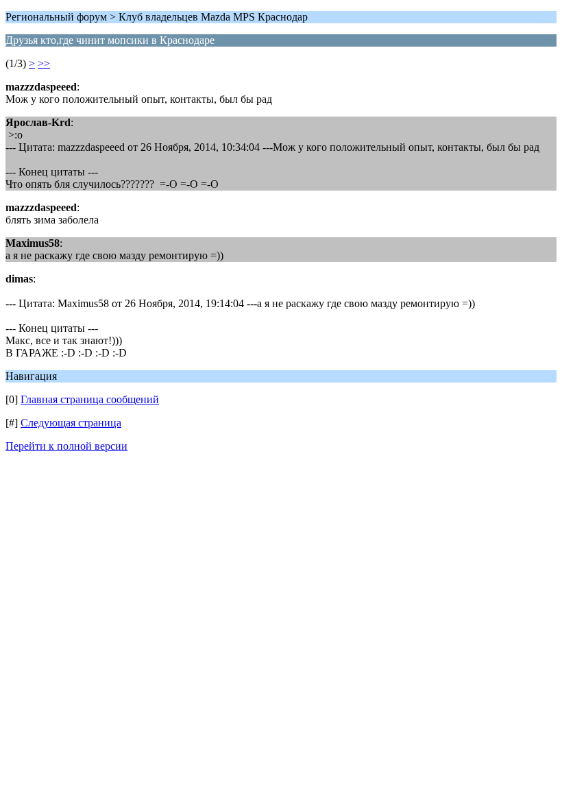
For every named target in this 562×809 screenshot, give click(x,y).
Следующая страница (71, 422)
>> (44, 63)
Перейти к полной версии (66, 446)
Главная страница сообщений (90, 399)
